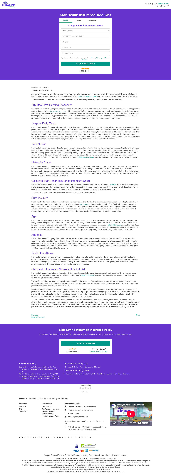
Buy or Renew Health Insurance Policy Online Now (37, 367)
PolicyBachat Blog (27, 363)
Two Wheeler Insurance (50, 409)
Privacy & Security (97, 58)
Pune (82, 367)
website (113, 184)
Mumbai (97, 367)
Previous (34, 315)
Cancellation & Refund (103, 455)
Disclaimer (116, 455)
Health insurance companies (87, 96)
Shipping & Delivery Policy (83, 455)
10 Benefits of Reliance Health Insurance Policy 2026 (38, 374)
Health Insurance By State (77, 370)
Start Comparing (85, 343)
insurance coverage (57, 111)
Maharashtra (78, 374)
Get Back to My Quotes (98, 351)
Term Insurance (48, 414)
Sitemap (124, 455)
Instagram (56, 398)
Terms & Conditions (65, 455)
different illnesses (114, 225)
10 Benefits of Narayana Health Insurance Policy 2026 (39, 378)
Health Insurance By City (76, 363)
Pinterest (47, 398)
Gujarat (109, 374)
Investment (91, 20)
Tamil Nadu (101, 374)
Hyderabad (69, 367)
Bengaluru (89, 367)
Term (79, 20)
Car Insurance (47, 407)
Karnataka (118, 374)
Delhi (76, 367)
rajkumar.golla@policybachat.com (80, 410)
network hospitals (88, 275)
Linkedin (64, 398)
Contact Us (23, 411)
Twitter (40, 398)
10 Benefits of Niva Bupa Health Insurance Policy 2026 (39, 376)
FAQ (20, 409)
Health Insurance (48, 411)
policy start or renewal (86, 157)
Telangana (68, 374)
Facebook (32, 398)
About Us (22, 407)
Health (65, 20)
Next (138, 315)
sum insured (83, 204)
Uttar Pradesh (90, 374)
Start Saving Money (85, 64)
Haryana (126, 374)
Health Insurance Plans (50, 416)
